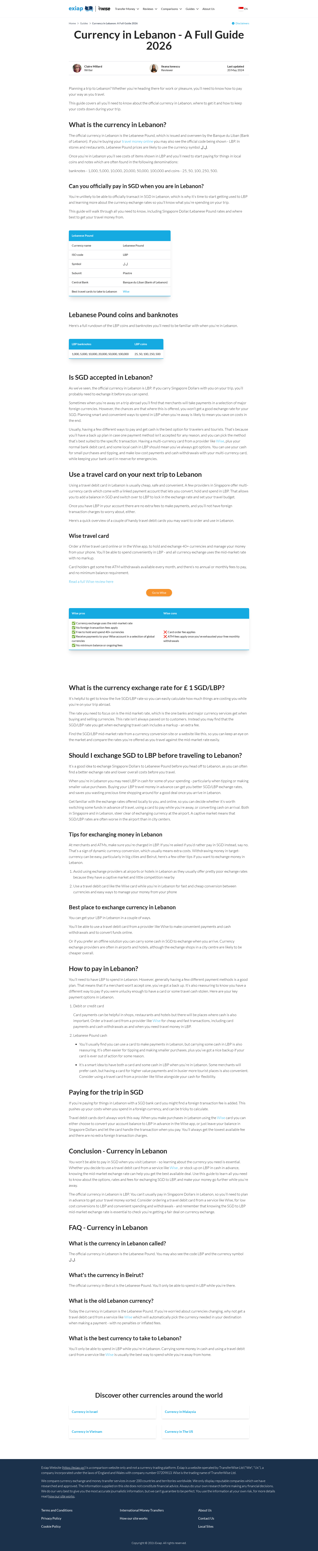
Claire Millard (93, 66)
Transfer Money (125, 8)
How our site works (134, 1518)
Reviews (148, 8)
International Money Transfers (142, 1510)
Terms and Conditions (57, 1510)
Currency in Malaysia (180, 1412)
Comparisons (169, 8)
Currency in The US (179, 1431)
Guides (190, 8)
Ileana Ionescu (170, 66)
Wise (126, 291)
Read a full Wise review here (91, 581)
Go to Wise (159, 592)
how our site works (61, 1496)
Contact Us (206, 1518)
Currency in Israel (85, 1412)
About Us (208, 8)
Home (72, 23)
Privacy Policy (51, 1518)
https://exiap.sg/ (74, 1467)
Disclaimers (242, 23)
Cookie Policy (51, 1526)
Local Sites (205, 1526)
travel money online (137, 141)
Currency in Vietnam (87, 1431)
